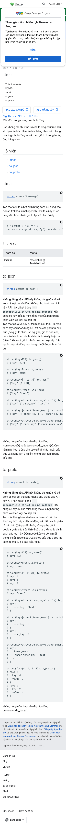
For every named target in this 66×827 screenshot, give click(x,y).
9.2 (14, 116)
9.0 (25, 116)
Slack (5, 791)
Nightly (7, 116)
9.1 (20, 116)
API (23, 67)
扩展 (15, 67)
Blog (5, 761)
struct (12, 160)
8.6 (36, 116)
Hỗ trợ (6, 780)
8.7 (31, 116)
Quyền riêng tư (25, 811)
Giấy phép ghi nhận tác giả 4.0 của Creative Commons (34, 726)
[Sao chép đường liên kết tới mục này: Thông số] (19, 244)
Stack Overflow (11, 796)
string (11, 288)
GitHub (6, 766)
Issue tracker (9, 785)
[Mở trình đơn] (5, 4)
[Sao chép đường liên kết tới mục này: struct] (16, 184)
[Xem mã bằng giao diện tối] (61, 193)
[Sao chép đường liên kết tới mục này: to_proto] (20, 470)
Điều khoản (8, 811)
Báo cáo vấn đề (16, 109)
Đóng (33, 50)
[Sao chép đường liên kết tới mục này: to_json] (18, 277)
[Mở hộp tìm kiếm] (44, 4)
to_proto (14, 172)
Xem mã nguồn (48, 109)
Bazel (5, 67)
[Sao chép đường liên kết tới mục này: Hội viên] (19, 151)
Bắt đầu (33, 59)
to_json (13, 166)
